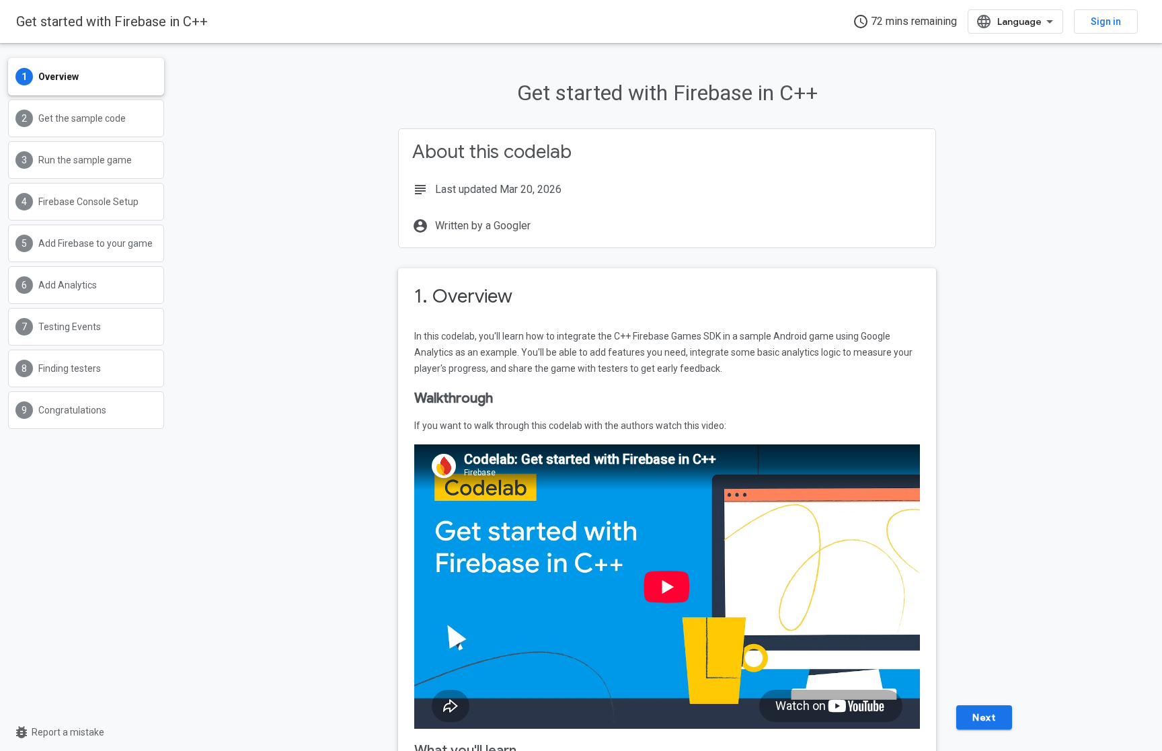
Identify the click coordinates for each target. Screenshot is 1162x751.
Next (983, 717)
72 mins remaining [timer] (905, 21)
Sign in (1106, 21)
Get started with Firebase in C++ (112, 21)
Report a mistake (58, 732)
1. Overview (463, 296)
